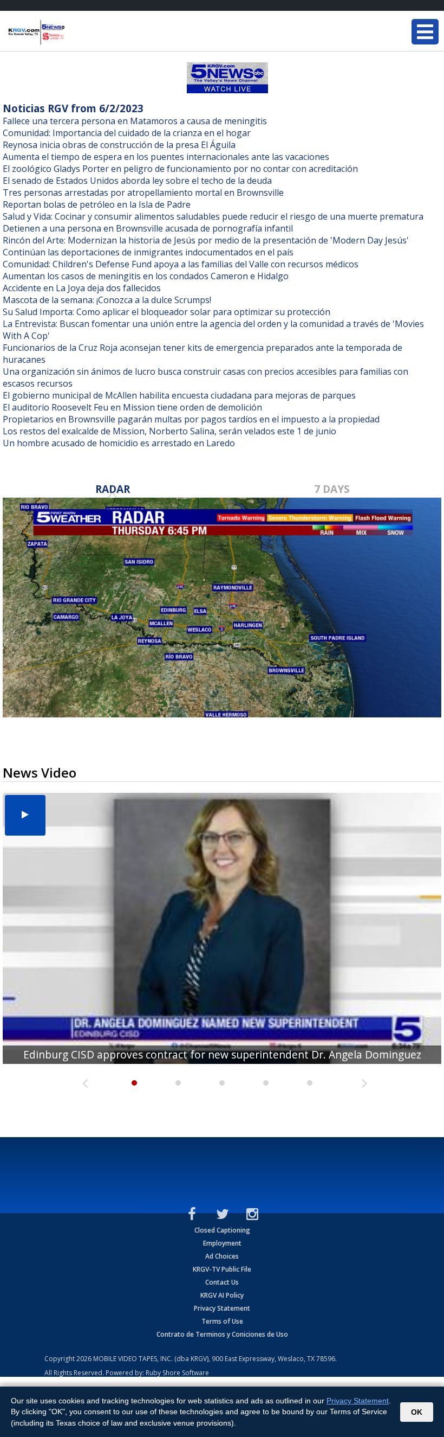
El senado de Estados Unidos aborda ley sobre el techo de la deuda (137, 181)
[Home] (73, 32)
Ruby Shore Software (177, 1372)
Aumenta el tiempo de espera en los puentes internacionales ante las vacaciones (166, 157)
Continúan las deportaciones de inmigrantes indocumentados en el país (148, 252)
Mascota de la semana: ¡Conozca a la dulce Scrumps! (107, 300)
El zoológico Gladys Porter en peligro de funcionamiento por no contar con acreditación (180, 169)
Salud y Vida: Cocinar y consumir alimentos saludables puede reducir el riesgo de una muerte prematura (213, 216)
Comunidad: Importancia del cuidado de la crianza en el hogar (127, 133)
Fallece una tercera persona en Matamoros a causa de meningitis (135, 121)
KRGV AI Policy (222, 1295)
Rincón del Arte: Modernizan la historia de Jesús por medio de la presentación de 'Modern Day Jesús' (206, 240)
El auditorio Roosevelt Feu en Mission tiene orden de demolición (132, 407)
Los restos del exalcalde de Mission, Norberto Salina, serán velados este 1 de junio (169, 431)
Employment (222, 1243)
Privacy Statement (222, 1308)
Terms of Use (222, 1321)
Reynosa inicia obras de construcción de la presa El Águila (119, 145)
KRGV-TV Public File (222, 1269)
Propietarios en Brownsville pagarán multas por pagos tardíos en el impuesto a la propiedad (191, 419)
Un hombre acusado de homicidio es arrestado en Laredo (119, 443)
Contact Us (222, 1282)
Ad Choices (222, 1256)
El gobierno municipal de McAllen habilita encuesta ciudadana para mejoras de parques (179, 395)
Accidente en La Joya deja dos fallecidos (82, 288)
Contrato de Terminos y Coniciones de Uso (222, 1334)
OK (416, 1412)
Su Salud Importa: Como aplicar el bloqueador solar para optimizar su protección (166, 312)
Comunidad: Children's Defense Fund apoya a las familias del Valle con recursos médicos (180, 264)
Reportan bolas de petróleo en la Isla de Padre (97, 204)
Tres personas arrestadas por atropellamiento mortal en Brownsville (143, 192)
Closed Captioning (222, 1230)
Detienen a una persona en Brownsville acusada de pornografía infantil (148, 228)
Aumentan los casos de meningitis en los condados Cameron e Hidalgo (146, 276)
